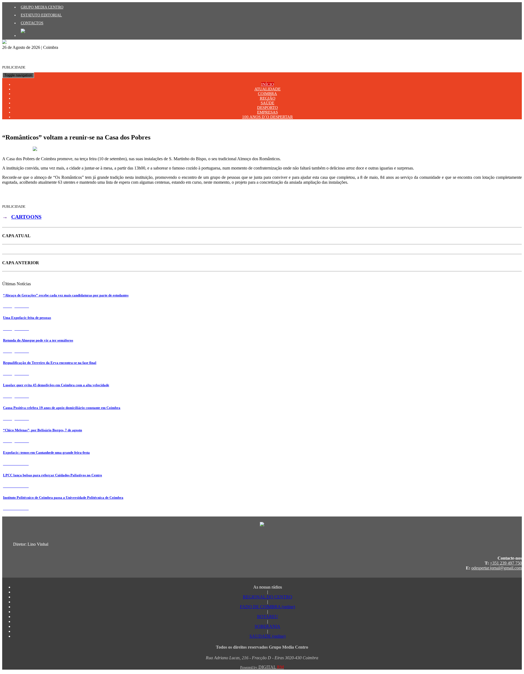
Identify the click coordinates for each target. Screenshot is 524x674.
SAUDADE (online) (267, 636)
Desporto (267, 107)
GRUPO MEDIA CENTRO (42, 7)
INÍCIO (267, 84)
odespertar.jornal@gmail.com (496, 568)
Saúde (267, 103)
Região (267, 98)
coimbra (267, 93)
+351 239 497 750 (506, 563)
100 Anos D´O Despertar (267, 117)
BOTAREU (267, 616)
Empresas (267, 112)
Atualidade (267, 89)
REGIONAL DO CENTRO (267, 597)
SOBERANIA (267, 626)
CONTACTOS (32, 23)
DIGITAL (262, 667)
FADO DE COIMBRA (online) (267, 606)
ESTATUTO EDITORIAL (41, 15)
